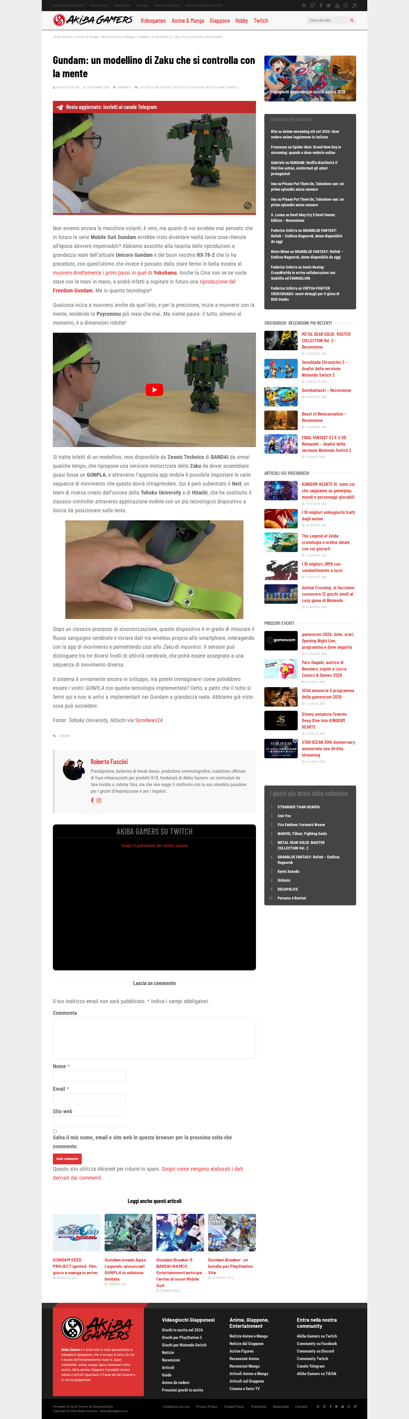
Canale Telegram (311, 1366)
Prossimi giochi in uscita (182, 1390)
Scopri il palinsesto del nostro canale (154, 845)
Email (59, 1088)
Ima (274, 184)
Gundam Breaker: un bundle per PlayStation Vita (230, 1266)
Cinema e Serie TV (245, 1388)
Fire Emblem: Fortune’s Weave (301, 824)
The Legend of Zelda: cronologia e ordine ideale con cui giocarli (326, 542)
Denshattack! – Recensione (326, 390)
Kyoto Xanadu (288, 871)
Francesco (279, 147)
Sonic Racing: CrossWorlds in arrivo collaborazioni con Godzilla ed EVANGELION (303, 272)
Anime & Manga (188, 20)
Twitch (261, 20)
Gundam (64, 735)
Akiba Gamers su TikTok (316, 1373)
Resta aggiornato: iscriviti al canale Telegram (111, 106)
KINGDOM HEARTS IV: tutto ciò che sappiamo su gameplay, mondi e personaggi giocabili (328, 490)
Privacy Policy (206, 1407)
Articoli (168, 1367)
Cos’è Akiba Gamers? (68, 6)
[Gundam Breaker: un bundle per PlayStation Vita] (232, 1249)
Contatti (142, 6)
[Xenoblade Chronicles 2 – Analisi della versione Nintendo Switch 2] (281, 376)
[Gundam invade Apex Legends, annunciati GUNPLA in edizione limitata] (128, 1249)
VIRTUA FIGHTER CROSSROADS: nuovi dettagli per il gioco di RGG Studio (305, 294)
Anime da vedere (167, 6)
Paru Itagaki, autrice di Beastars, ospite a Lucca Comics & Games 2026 (324, 668)
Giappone (220, 20)
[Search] (352, 20)
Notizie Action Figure (189, 87)
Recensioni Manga (245, 1366)
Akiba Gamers (63, 37)
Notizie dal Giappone (246, 1343)
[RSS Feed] (304, 5)
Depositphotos (103, 1406)
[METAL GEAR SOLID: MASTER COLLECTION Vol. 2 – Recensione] (281, 348)
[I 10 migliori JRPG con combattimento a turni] (281, 578)
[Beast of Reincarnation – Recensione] (281, 428)
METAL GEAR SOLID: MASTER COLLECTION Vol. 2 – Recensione (326, 340)
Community (99, 6)
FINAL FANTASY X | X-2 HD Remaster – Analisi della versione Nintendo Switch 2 (326, 443)
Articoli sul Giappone (247, 1381)
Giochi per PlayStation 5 (182, 1337)
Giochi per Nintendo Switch (184, 1345)
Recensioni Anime (244, 1358)
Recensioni (171, 1360)
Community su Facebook (317, 1343)
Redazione (122, 6)
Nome (59, 1066)
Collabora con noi (176, 1407)
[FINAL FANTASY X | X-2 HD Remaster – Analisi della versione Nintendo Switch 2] (281, 451)
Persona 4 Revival (292, 898)
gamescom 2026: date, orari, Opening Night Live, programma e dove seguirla (328, 640)
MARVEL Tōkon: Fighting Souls (303, 833)
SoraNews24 (149, 720)
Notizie (168, 1352)
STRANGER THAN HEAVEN (299, 807)
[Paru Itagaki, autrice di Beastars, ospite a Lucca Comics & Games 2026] (281, 676)
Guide (166, 1375)
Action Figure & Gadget (156, 87)
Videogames (153, 20)
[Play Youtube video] (154, 390)
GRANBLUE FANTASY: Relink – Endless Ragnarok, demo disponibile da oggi (307, 236)
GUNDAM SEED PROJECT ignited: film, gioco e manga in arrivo (75, 1266)
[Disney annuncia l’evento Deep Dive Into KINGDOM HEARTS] (281, 728)
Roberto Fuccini (67, 87)
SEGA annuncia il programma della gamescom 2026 (328, 693)
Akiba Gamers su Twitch (317, 1336)
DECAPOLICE (288, 889)
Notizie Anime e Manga (117, 37)
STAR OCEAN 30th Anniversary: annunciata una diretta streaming (329, 748)
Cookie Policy (234, 1407)
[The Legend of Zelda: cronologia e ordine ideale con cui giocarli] (281, 550)
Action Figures (242, 1351)
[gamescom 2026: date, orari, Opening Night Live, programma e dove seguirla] (281, 648)
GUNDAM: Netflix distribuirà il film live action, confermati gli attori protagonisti (304, 168)
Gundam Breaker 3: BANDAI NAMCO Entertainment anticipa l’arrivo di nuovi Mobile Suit (179, 1272)
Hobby (241, 20)
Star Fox (284, 816)
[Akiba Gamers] (94, 25)
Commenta (65, 1013)
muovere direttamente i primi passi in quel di (115, 272)
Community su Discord (315, 1351)
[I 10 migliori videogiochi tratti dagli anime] (281, 526)
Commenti (124, 87)
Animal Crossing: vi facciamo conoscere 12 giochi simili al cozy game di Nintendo (328, 593)
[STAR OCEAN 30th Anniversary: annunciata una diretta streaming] (281, 756)
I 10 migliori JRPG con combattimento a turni (322, 567)
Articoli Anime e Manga (249, 1373)
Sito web (62, 1111)
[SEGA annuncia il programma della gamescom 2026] (281, 704)
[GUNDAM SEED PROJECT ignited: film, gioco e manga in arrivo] (77, 1249)
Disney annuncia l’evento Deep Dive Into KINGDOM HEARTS (324, 720)
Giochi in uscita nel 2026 (204, 6)
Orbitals (284, 880)
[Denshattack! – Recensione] (281, 404)
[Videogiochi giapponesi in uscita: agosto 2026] (310, 99)
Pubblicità (258, 1407)
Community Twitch (312, 1358)
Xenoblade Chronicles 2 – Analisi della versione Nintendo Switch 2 (325, 368)
